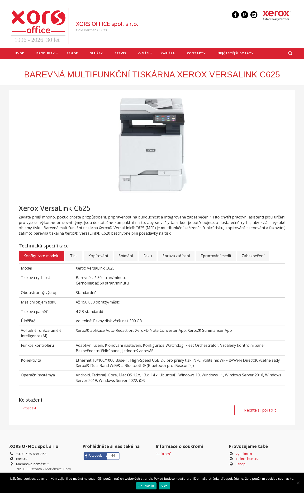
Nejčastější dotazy (236, 53)
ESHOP (72, 53)
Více (164, 486)
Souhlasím (146, 486)
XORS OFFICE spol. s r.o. (107, 24)
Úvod (19, 53)
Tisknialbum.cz (247, 458)
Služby (96, 53)
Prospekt (29, 408)
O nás (143, 53)
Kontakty (196, 53)
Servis (120, 53)
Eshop (240, 463)
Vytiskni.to (243, 453)
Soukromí (163, 453)
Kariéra (168, 53)
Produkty (45, 53)
